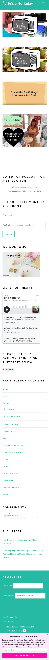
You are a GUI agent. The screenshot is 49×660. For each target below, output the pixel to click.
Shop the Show (9, 480)
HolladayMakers (10, 431)
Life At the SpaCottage (12, 452)
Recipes (6, 466)
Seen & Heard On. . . (11, 617)
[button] (24, 636)
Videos (6, 494)
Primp (5, 459)
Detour (6, 396)
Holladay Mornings (11, 424)
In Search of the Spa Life (13, 445)
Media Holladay (27, 626)
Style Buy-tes (9, 409)
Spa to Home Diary (11, 487)
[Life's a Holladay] (18, 3)
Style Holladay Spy (12, 416)
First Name (7, 215)
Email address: (9, 225)
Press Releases (12, 626)
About (5, 389)
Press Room (8, 621)
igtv (4, 438)
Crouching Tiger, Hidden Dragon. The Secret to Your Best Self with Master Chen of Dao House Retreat (23, 553)
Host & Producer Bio (15, 630)
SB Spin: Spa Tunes (10, 473)
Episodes (6, 403)
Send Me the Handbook (24, 655)
